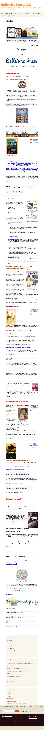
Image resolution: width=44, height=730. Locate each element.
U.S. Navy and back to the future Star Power (14, 676)
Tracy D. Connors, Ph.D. (10, 651)
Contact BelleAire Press (36, 13)
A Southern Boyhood (10, 638)
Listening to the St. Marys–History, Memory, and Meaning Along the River (18, 661)
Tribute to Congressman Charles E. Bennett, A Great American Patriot (18, 671)
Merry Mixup (10, 645)
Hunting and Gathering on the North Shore (13, 669)
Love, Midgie (9, 699)
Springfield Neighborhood (13, 365)
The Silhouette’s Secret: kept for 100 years (14, 683)
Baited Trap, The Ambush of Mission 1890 (17, 460)
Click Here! (8, 546)
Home (2, 13)
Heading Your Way (18, 13)
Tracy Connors (14, 158)
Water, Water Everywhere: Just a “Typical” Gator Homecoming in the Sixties (19, 674)
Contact (16, 721)
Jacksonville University (10, 650)
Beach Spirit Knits (10, 608)
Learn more (8, 181)
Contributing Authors (26, 13)
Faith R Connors (9, 643)
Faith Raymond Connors (11, 337)
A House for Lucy (9, 673)
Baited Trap (9, 691)
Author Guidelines (4, 15)
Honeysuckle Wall (9, 648)
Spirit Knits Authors (12, 15)
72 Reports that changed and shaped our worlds (14, 665)
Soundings (9, 654)
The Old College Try (10, 681)
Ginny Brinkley (9, 646)
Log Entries (10, 653)
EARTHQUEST (15, 498)
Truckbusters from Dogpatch (11, 701)
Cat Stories (8, 642)
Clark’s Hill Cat (9, 696)
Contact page (27, 707)
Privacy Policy (17, 719)
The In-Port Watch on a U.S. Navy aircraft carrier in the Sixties (16, 668)
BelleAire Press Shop (8, 13)
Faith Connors (9, 158)
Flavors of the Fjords (11, 155)
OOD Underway (9, 666)
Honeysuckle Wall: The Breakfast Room (13, 679)
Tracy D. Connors (18, 466)
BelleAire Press (9, 640)
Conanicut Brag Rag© (16, 289)
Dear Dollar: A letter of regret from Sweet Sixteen (15, 684)
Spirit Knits (8, 584)
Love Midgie (9, 334)
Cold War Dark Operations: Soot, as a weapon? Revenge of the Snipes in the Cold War (20, 663)
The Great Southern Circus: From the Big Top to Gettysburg (16, 703)
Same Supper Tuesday (10, 678)
